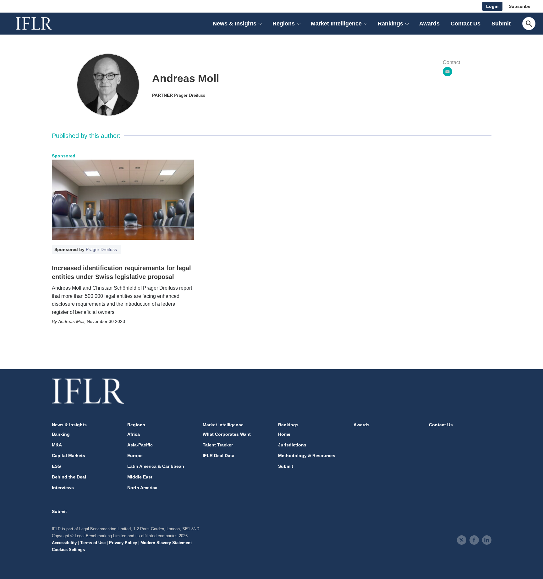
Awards (429, 23)
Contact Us (465, 23)
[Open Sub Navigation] (260, 24)
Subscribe (519, 6)
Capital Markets (68, 455)
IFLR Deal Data (218, 455)
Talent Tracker (218, 445)
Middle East (139, 477)
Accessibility (64, 542)
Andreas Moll (71, 321)
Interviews (63, 487)
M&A (57, 445)
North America (142, 487)
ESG (56, 466)
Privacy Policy (123, 542)
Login (492, 6)
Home (284, 434)
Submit (501, 23)
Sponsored (63, 155)
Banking (61, 434)
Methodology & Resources (306, 455)
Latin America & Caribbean (155, 466)
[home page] (41, 23)
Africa (133, 434)
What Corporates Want (227, 434)
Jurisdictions (292, 445)
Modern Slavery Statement (166, 542)
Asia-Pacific (140, 445)
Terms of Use (93, 542)
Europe (135, 455)
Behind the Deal (69, 477)
